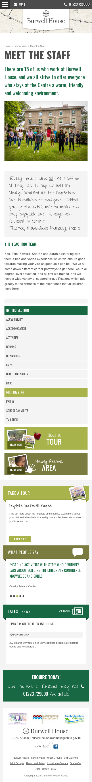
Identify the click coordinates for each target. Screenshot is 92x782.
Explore (20, 539)
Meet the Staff (15, 392)
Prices (10, 401)
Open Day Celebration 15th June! (31, 623)
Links (9, 383)
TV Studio (12, 419)
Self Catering (71, 757)
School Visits (20, 46)
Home (7, 46)
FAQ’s (9, 365)
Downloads (13, 356)
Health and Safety (17, 374)
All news (64, 610)
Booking (11, 346)
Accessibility (14, 319)
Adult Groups (17, 763)
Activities (12, 337)
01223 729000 (79, 4)
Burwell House (21, 757)
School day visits (17, 410)
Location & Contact (57, 763)
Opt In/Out (75, 763)
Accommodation (16, 328)
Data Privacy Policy (45, 769)
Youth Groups (54, 757)
